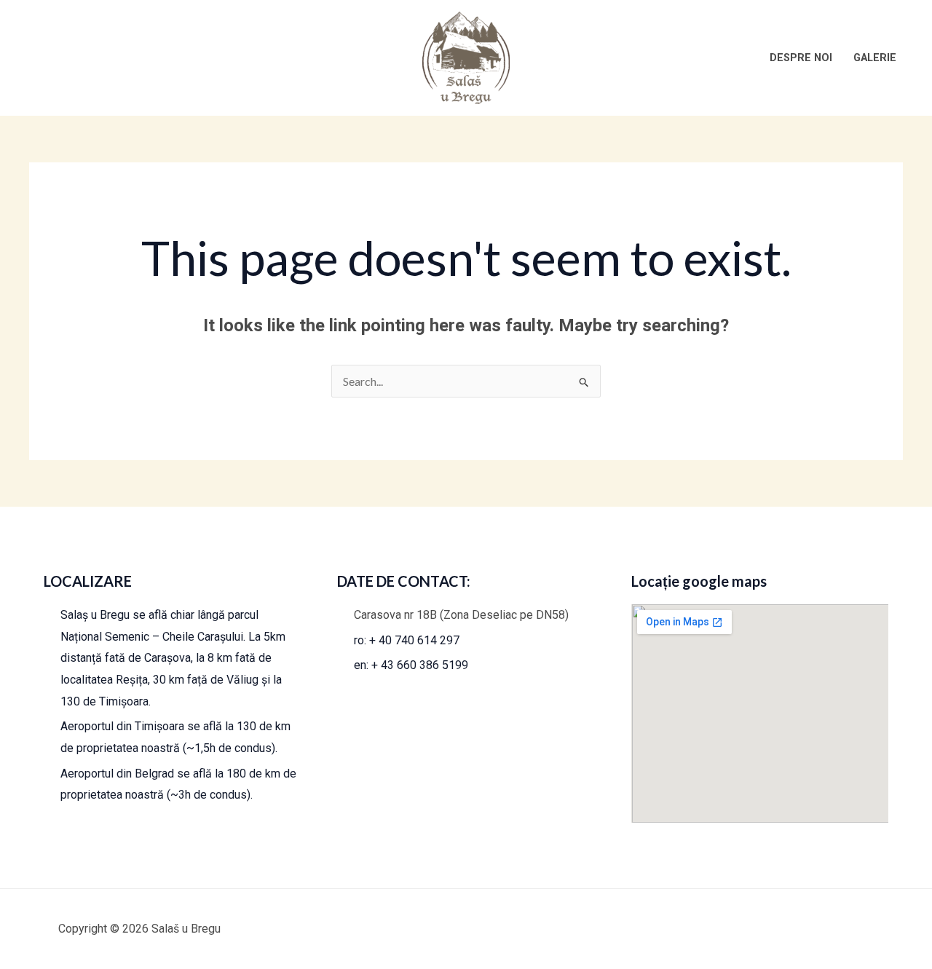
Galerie (874, 58)
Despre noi (801, 58)
